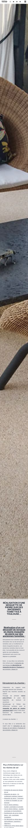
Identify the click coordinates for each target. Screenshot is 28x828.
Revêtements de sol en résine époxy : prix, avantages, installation (13, 815)
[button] (25, 1)
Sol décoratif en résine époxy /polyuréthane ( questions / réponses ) (13, 821)
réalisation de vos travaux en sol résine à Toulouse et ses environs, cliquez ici (14, 728)
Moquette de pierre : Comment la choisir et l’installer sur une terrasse (13, 800)
